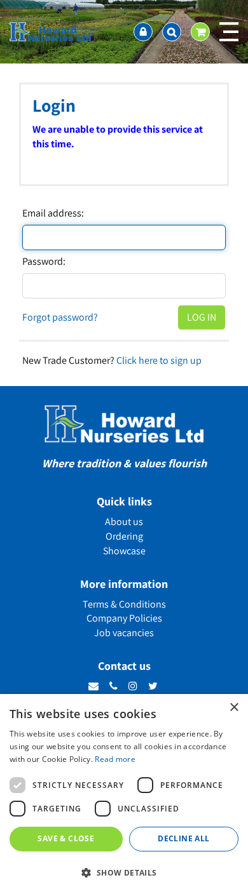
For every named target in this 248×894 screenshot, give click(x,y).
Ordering (124, 536)
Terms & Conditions (124, 604)
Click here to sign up (159, 360)
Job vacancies (124, 632)
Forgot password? (60, 317)
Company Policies (124, 618)
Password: (43, 262)
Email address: (53, 213)
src (171, 31)
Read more (115, 759)
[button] (124, 872)
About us (124, 521)
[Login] (143, 31)
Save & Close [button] (66, 838)
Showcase (124, 550)
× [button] (233, 707)
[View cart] (200, 31)
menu (228, 31)
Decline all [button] (183, 838)
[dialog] (124, 794)
